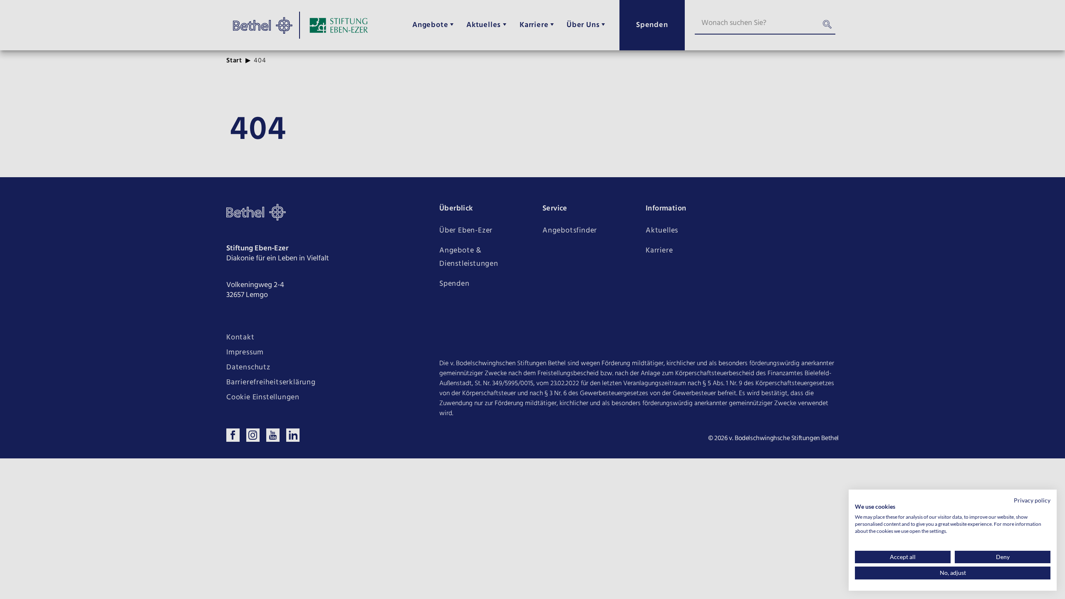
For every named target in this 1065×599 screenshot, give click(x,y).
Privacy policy (1032, 500)
